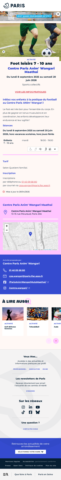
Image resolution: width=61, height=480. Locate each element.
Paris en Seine (45, 474)
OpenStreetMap (47, 249)
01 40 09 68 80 (29, 181)
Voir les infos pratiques (30, 92)
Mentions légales (12, 461)
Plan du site (51, 465)
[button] (30, 234)
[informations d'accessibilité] (43, 149)
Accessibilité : (39, 461)
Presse (8, 465)
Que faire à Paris (23, 474)
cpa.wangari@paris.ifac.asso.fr (34, 185)
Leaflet (36, 249)
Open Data (18, 465)
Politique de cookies (34, 465)
